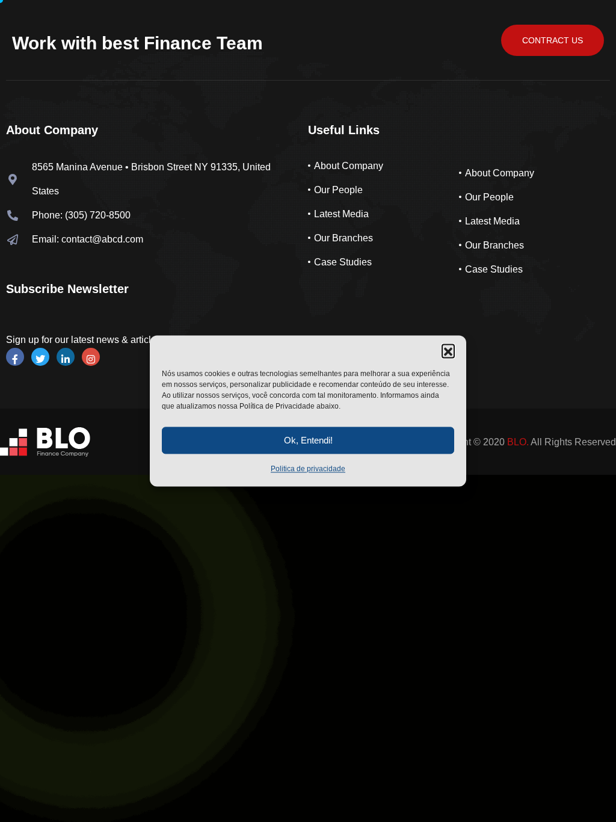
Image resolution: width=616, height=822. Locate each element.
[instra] (91, 357)
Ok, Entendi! (308, 440)
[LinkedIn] (66, 357)
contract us (552, 40)
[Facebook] (15, 357)
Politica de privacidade (308, 469)
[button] (448, 350)
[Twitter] (40, 357)
